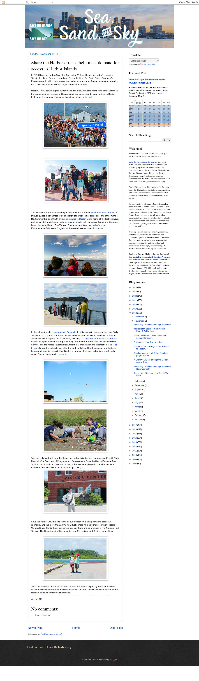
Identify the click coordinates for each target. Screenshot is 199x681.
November (139, 321)
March (138, 411)
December (139, 317)
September (140, 385)
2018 (134, 313)
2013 (134, 442)
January (138, 419)
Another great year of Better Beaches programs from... (151, 354)
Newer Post (35, 627)
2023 (134, 291)
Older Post (116, 627)
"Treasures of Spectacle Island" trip (100, 338)
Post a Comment (42, 615)
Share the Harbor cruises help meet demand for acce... (150, 336)
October (138, 381)
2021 (134, 300)
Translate (150, 65)
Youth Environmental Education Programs (151, 257)
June (137, 398)
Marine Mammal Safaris (102, 212)
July (137, 394)
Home (76, 627)
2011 (134, 451)
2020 (134, 304)
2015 (134, 434)
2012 (134, 446)
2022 (134, 296)
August (138, 389)
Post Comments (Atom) (51, 634)
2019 (134, 309)
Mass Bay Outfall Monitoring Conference (152, 324)
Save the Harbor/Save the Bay (141, 162)
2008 (134, 463)
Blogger (113, 659)
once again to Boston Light (66, 332)
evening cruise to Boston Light (77, 219)
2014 (134, 438)
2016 (134, 429)
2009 (134, 459)
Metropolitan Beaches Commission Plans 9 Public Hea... (149, 330)
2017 (134, 425)
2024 (134, 287)
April (137, 407)
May (137, 402)
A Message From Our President (148, 342)
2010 (134, 455)
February (139, 415)
